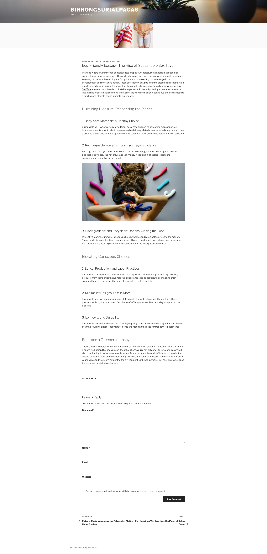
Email (86, 462)
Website (86, 477)
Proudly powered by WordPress (84, 547)
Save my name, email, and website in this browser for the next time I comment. (125, 491)
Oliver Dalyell (112, 61)
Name (86, 448)
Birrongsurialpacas (105, 10)
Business (91, 378)
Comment (88, 410)
